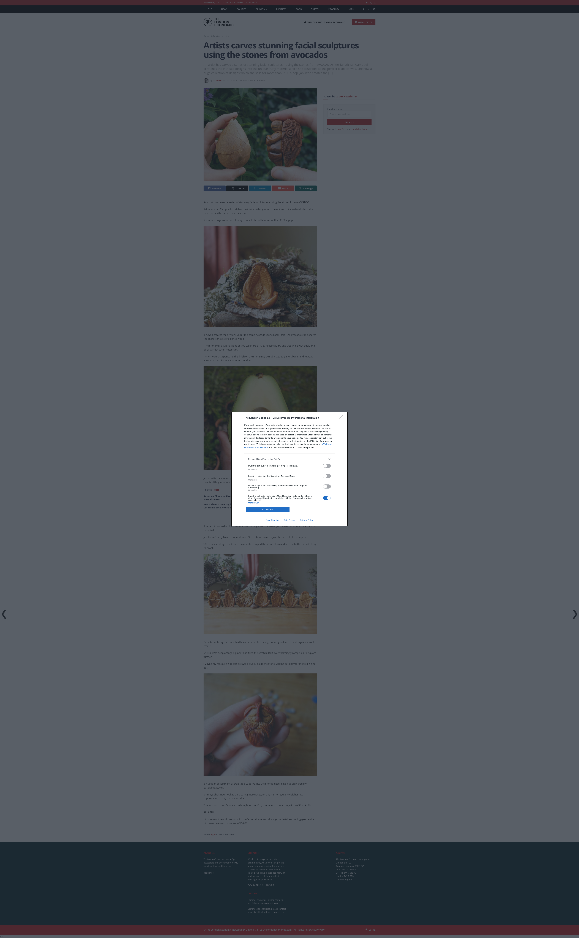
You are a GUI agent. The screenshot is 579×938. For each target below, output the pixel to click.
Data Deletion (272, 520)
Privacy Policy (306, 520)
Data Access (289, 520)
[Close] (342, 418)
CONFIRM (267, 509)
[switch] (327, 466)
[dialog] (289, 469)
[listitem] (289, 459)
